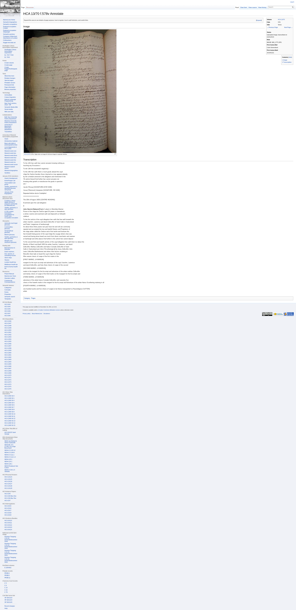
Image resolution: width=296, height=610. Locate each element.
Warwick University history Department (10, 121)
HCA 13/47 (8, 323)
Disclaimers (46, 313)
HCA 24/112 (8, 525)
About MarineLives (37, 313)
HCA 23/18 (8, 513)
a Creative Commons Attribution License (48, 310)
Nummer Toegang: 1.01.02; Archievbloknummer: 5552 (11, 560)
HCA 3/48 (8, 315)
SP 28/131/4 (8, 600)
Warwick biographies (11, 170)
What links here (9, 76)
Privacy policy (27, 313)
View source (252, 7)
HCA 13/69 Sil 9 (9, 412)
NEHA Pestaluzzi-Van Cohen (11, 466)
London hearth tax (10, 262)
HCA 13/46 (8, 321)
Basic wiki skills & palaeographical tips (11, 144)
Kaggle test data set (9, 42)
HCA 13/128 (8, 486)
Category (27, 298)
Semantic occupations (10, 24)
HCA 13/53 (8, 337)
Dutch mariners (9, 251)
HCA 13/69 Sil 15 (10, 425)
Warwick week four (10, 158)
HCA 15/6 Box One (10, 496)
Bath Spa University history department (11, 118)
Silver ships (8, 257)
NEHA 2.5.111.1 (9, 455)
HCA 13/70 (281, 19)
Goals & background (11, 178)
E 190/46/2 (8, 567)
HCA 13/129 (8, 488)
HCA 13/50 (8, 330)
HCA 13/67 (8, 368)
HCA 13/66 (8, 366)
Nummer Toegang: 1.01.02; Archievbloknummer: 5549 (11, 539)
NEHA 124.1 (8, 461)
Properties (8, 294)
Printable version (10, 83)
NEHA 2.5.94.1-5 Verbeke (10, 470)
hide (290, 57)
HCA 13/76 (8, 389)
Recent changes (10, 606)
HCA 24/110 (8, 520)
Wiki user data (9, 111)
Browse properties (10, 89)
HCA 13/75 (8, 386)
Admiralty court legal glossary (11, 224)
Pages (33, 298)
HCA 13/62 (8, 357)
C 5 (6, 583)
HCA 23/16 (8, 508)
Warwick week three (11, 155)
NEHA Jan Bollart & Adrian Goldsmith (11, 441)
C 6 (6, 585)
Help (6, 608)
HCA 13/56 (8, 344)
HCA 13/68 (8, 371)
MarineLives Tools (10, 276)
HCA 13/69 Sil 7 (9, 407)
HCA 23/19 (8, 515)
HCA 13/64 (8, 362)
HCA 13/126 (8, 481)
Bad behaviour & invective (10, 248)
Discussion (30, 7)
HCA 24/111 (8, 523)
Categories (8, 287)
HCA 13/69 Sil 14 (10, 423)
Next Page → (288, 27)
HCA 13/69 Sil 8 (9, 409)
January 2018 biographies (9, 193)
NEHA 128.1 (8, 464)
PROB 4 (7, 573)
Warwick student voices (10, 167)
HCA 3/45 (8, 309)
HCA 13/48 (8, 326)
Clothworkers (7, 40)
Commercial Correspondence (10, 281)
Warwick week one (10, 151)
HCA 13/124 (8, 477)
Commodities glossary (9, 227)
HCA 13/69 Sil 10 (10, 414)
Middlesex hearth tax (11, 264)
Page (23, 7)
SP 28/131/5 (8, 602)
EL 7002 (7, 57)
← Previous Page (272, 27)
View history (262, 7)
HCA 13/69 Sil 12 (10, 418)
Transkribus (8, 131)
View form (243, 7)
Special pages (9, 80)
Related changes (10, 78)
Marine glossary (10, 234)
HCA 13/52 (8, 335)
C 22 (6, 590)
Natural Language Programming (10, 100)
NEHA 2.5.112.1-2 (10, 457)
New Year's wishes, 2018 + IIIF (11, 104)
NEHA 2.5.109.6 (10, 452)
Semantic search (10, 296)
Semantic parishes (9, 34)
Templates (8, 299)
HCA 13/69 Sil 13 (10, 421)
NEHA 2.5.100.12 (10, 450)
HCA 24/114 (8, 529)
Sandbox (7, 173)
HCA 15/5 (8, 494)
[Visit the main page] (10, 8)
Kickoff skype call (10, 180)
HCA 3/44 (8, 306)
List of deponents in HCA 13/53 (11, 148)
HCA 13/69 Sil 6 (9, 405)
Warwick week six (10, 162)
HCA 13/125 (8, 479)
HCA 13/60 (8, 353)
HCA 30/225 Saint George (10, 433)
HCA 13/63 (8, 359)
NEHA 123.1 (8, 459)
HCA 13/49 (8, 328)
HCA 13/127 (8, 484)
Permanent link (9, 85)
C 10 (6, 587)
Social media (9, 109)
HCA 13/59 (8, 350)
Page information (10, 87)
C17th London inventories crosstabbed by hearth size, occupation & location (11, 215)
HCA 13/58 (8, 348)
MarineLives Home (9, 20)
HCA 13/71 (8, 377)
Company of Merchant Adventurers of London (10, 37)
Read (237, 7)
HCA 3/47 (8, 313)
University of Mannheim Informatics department (8, 127)
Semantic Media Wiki (11, 107)
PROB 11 (7, 578)
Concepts (8, 290)
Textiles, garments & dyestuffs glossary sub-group (11, 188)
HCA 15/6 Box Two (10, 498)
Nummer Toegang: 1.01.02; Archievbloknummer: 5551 (11, 553)
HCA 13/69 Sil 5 (9, 403)
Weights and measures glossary (10, 241)
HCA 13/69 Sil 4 (9, 400)
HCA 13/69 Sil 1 (9, 398)
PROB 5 (7, 575)
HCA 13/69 (8, 373)
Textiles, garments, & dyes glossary (11, 208)
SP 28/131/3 (8, 598)
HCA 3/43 (8, 304)
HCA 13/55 (8, 341)
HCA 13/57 (8, 346)
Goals (6, 139)
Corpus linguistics (10, 97)
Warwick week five (10, 160)
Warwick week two (10, 153)
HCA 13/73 (8, 382)
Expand (258, 20)
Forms (6, 292)
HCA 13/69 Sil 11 (10, 416)
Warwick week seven (11, 164)
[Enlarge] (115, 154)
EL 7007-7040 (9, 55)
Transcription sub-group (10, 183)
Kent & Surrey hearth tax (11, 267)
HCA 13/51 (8, 332)
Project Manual (9, 274)
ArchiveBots (8, 95)
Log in (292, 2)
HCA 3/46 (8, 311)
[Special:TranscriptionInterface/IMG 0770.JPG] (70, 91)
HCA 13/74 (8, 384)
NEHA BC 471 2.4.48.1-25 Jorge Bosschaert (10, 446)
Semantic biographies (10, 22)
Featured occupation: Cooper (9, 27)
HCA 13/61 (8, 355)
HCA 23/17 (8, 510)
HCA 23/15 (8, 506)
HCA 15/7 (8, 500)
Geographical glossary (9, 231)
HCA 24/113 (8, 527)
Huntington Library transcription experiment (10, 51)
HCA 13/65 (8, 364)
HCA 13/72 (8, 380)
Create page (8, 65)
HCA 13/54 (8, 339)
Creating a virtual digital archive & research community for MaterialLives (11, 203)
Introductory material (11, 141)
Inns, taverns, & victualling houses (10, 254)
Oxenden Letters (10, 278)
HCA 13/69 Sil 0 (9, 396)
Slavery (7, 260)
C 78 (6, 592)
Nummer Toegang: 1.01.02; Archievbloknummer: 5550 (11, 546)
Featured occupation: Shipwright (9, 31)
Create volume (9, 63)
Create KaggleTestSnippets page (11, 69)
